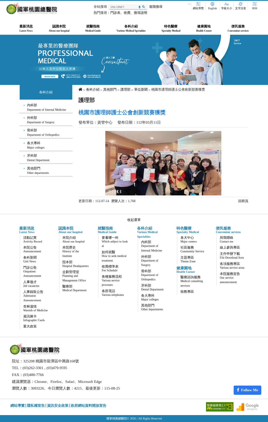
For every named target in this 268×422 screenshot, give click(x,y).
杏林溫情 (35, 308)
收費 (127, 12)
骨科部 (43, 132)
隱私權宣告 (36, 406)
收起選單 (134, 220)
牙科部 (38, 158)
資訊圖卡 (34, 318)
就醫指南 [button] (93, 28)
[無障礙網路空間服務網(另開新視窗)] (220, 406)
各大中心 (188, 239)
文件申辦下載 (232, 255)
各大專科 (35, 145)
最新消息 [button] (26, 28)
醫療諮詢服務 (191, 281)
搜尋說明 (140, 12)
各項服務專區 (232, 265)
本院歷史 (70, 252)
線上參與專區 (230, 247)
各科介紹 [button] (131, 28)
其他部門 (38, 170)
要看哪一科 (115, 242)
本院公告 (32, 249)
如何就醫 (114, 256)
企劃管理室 (74, 276)
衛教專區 (187, 291)
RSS (254, 8)
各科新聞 (30, 259)
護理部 (125, 89)
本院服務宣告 (230, 278)
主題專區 (188, 259)
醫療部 (74, 288)
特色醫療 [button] (171, 28)
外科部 (40, 120)
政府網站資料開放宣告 (88, 406)
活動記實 (32, 239)
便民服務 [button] (238, 28)
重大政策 (30, 326)
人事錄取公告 (33, 296)
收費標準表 (110, 268)
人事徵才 (31, 283)
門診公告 (32, 272)
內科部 (46, 107)
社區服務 (192, 249)
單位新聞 (141, 89)
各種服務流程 (112, 281)
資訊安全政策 (57, 406)
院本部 (75, 264)
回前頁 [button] (243, 201)
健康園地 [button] (204, 28)
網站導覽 (198, 8)
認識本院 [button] (59, 28)
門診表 (115, 12)
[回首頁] (31, 9)
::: (189, 3)
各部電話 (113, 292)
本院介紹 (73, 239)
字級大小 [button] (226, 8)
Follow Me (249, 390)
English (212, 8)
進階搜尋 (155, 6)
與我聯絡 (226, 239)
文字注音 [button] (240, 8)
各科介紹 (46, 92)
